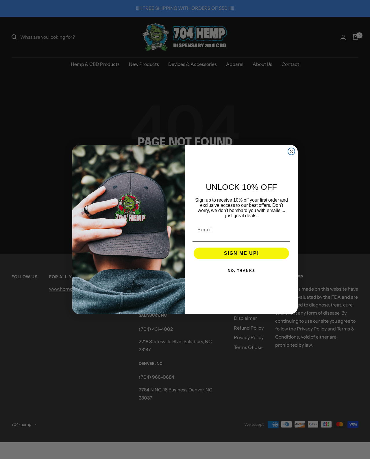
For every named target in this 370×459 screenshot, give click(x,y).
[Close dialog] (291, 151)
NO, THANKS (241, 271)
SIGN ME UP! (241, 253)
